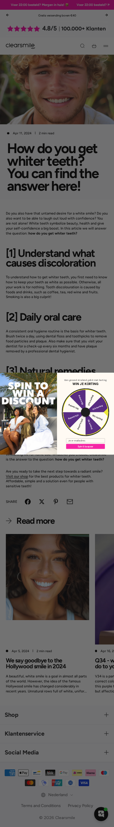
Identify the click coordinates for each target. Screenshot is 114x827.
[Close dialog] (2, 374)
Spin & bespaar (85, 446)
